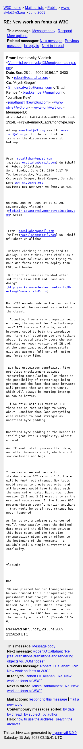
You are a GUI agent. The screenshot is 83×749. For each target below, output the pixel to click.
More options (17, 36)
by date (69, 709)
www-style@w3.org (29, 182)
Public (52, 8)
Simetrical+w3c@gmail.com (30, 87)
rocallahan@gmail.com (34, 158)
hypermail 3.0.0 (64, 733)
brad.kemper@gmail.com (42, 92)
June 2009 (37, 12)
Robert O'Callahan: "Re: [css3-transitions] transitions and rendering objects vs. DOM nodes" (40, 656)
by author (50, 714)
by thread (14, 714)
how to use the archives (35, 719)
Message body (43, 31)
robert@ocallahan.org (31, 77)
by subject (32, 714)
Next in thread (53, 46)
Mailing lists (34, 8)
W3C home (12, 8)
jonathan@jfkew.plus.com (28, 102)
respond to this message (48, 699)
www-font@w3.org (47, 107)
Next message (51, 41)
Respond (65, 31)
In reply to (31, 46)
